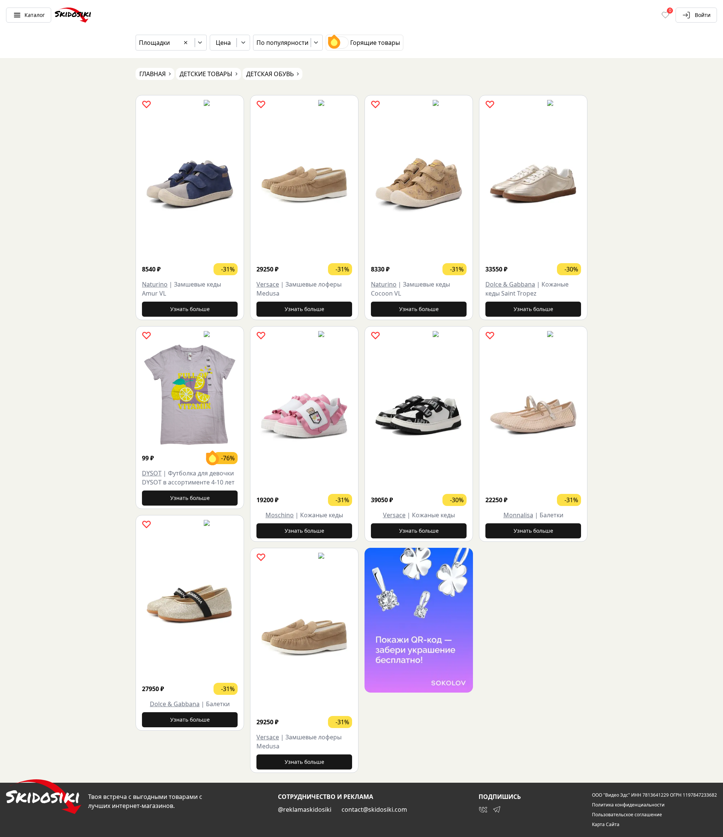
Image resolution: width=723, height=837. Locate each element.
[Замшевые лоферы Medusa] (304, 185)
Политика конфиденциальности (628, 805)
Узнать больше (190, 309)
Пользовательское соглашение (627, 815)
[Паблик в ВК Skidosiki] (483, 809)
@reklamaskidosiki (304, 809)
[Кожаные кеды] (304, 416)
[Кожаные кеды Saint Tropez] (533, 185)
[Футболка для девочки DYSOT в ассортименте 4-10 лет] (190, 395)
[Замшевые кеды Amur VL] (190, 185)
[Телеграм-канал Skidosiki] (496, 809)
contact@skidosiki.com (374, 809)
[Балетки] (190, 605)
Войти (703, 14)
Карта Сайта (605, 825)
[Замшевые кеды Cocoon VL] (419, 185)
